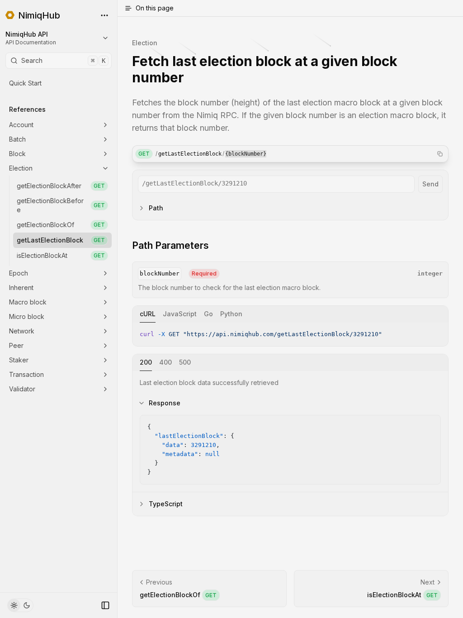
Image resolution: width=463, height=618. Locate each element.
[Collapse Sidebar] (105, 605)
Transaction (26, 374)
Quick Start (25, 83)
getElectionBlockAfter (61, 186)
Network (21, 331)
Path (156, 208)
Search (63, 60)
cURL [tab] (148, 314)
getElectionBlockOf (61, 224)
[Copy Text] (437, 333)
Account (21, 124)
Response (164, 403)
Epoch (18, 273)
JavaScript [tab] (180, 314)
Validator (22, 389)
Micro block (26, 316)
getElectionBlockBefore (61, 205)
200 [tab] (146, 362)
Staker (18, 360)
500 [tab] (185, 362)
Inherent (21, 287)
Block (17, 153)
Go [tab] (208, 314)
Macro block (28, 302)
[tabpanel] (290, 334)
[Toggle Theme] (20, 605)
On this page (155, 8)
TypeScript (166, 504)
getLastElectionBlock (61, 240)
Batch (17, 139)
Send (430, 184)
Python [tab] (231, 314)
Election (21, 168)
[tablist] (290, 314)
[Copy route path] (440, 153)
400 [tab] (165, 362)
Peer (16, 345)
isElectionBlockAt (61, 255)
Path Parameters (170, 245)
